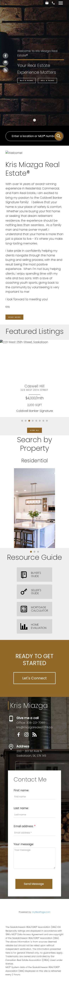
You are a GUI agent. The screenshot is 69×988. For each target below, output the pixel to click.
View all (34, 430)
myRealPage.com (41, 912)
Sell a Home (47, 80)
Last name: (21, 808)
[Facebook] (5, 56)
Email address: (24, 826)
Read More (14, 317)
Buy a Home (26, 80)
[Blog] (5, 70)
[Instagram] (5, 63)
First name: (21, 790)
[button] (26, 80)
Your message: (24, 844)
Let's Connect (34, 678)
